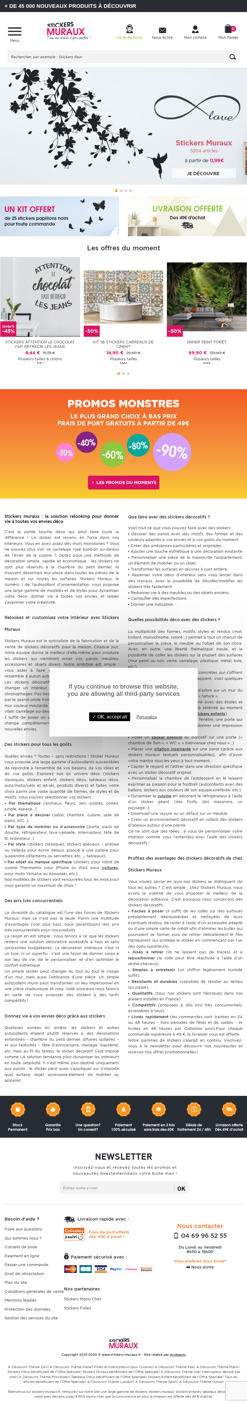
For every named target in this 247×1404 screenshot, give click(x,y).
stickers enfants (209, 713)
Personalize (146, 717)
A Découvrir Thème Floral (71, 1367)
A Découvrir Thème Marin (217, 1367)
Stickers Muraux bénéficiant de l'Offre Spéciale (120, 1372)
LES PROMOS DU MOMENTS (125, 482)
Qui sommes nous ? (23, 1238)
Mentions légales (20, 1300)
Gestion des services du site (31, 1318)
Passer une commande (26, 1264)
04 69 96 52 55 (203, 1235)
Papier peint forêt (207, 342)
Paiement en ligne (22, 1256)
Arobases (178, 1354)
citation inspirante (172, 749)
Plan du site (16, 1282)
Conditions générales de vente (34, 1291)
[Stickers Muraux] (68, 30)
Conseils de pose (21, 1247)
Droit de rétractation (24, 1273)
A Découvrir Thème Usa (180, 1372)
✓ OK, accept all (109, 716)
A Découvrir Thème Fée (174, 1367)
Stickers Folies (77, 1308)
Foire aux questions (23, 1229)
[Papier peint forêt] (207, 296)
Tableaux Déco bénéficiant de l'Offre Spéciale (108, 1377)
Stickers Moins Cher (82, 1299)
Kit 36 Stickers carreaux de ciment (123, 344)
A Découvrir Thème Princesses (44, 1377)
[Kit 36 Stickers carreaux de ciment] (124, 296)
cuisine (164, 796)
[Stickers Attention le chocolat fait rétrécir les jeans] (40, 296)
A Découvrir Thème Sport (156, 1382)
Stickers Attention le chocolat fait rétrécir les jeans (40, 344)
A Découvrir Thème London (110, 1382)
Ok (181, 1188)
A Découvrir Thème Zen (27, 1367)
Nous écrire (202, 1267)
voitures (110, 867)
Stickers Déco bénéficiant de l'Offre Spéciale (44, 1372)
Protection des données (27, 1309)
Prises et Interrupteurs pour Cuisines (123, 1367)
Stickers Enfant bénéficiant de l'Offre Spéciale (185, 1377)
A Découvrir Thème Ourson (201, 1382)
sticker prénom (167, 737)
